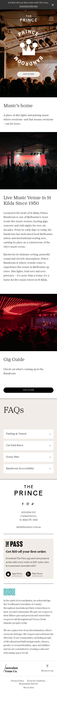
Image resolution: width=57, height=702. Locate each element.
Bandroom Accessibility (20, 468)
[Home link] (28, 18)
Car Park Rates (14, 445)
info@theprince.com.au (28, 527)
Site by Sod (28, 688)
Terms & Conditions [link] (36, 681)
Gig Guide (28, 74)
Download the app (28, 6)
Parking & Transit (16, 434)
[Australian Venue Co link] (11, 668)
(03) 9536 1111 (28, 512)
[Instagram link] (27, 504)
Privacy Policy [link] (17, 681)
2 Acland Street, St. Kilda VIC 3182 (28, 518)
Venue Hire (12, 457)
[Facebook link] (22, 504)
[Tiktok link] (32, 504)
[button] (51, 19)
